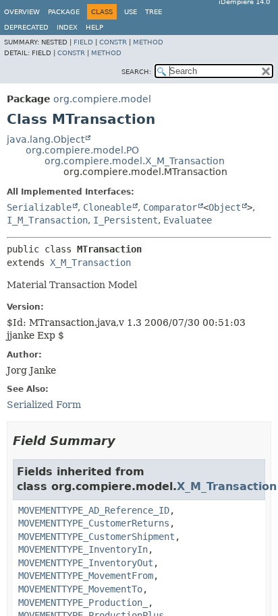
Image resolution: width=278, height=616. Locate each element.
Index (67, 27)
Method (148, 42)
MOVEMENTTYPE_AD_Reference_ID (93, 510)
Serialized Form (44, 404)
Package (64, 11)
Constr (113, 42)
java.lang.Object (45, 139)
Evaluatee (187, 220)
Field (83, 42)
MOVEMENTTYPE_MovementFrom (85, 575)
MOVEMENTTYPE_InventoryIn (83, 549)
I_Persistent (125, 220)
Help (94, 27)
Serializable (39, 207)
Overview (22, 11)
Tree (153, 11)
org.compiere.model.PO (82, 150)
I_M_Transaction (47, 220)
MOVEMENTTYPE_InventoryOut (85, 562)
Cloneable (107, 207)
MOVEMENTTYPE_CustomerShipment (96, 536)
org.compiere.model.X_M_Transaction (135, 161)
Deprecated (26, 27)
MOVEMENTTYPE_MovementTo (80, 589)
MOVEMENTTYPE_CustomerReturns (93, 523)
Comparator (170, 207)
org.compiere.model (102, 99)
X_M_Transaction (90, 262)
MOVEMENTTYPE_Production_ (83, 602)
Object (224, 207)
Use (130, 11)
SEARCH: (136, 71)
